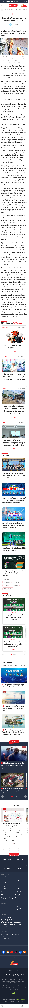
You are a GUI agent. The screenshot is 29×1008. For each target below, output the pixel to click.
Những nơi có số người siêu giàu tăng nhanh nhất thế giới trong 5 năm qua (13, 573)
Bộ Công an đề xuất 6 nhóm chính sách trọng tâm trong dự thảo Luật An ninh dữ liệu (14, 442)
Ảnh (2, 906)
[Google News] (22, 1006)
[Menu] (2, 1006)
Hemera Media (21, 999)
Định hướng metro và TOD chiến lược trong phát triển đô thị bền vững (12, 826)
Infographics (16, 665)
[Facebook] (3, 952)
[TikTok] (16, 952)
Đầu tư (13, 9)
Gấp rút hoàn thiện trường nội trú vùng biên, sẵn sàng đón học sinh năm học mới (12, 791)
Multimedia (7, 663)
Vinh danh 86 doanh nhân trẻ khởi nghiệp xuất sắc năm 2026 (13, 549)
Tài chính (19, 9)
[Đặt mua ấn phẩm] (24, 5)
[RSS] (24, 952)
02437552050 (6, 938)
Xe (20, 1)
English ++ (21, 868)
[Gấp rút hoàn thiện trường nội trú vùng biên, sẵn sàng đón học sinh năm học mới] (12, 780)
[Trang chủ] (2, 10)
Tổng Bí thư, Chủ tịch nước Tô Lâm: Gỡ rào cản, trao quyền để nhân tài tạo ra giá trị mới (14, 377)
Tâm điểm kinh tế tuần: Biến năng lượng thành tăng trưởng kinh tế (13, 708)
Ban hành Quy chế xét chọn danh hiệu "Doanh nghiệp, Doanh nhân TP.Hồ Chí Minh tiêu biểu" (13, 476)
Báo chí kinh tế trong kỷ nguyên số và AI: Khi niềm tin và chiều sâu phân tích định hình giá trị (13, 500)
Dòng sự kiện (14, 806)
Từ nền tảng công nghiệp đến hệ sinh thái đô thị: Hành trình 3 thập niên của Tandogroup (13, 732)
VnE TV (25, 1)
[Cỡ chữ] (19, 1006)
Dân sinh (4, 422)
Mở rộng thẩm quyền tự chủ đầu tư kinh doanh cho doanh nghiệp (12, 765)
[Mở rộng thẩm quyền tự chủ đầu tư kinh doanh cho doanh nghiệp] (14, 753)
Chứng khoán (5, 1)
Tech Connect (7, 868)
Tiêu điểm (7, 9)
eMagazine (23, 665)
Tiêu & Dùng (14, 1)
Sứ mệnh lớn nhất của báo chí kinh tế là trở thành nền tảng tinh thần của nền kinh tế (13, 525)
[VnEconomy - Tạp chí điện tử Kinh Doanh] (14, 854)
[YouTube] (11, 952)
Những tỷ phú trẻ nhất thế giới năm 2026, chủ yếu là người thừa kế (14, 617)
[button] (11, 654)
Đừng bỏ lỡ (6, 595)
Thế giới (14, 612)
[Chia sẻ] (26, 1006)
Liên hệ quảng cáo (14, 942)
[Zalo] (20, 952)
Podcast (10, 665)
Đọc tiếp (5, 455)
